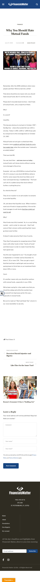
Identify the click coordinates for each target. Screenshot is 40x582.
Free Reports (6, 527)
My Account (5, 531)
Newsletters (6, 523)
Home (4, 516)
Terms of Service (13, 458)
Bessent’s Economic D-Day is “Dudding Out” (19, 402)
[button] (2, 293)
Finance (20, 24)
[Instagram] (8, 560)
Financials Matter (7, 567)
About (4, 520)
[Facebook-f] (3, 560)
